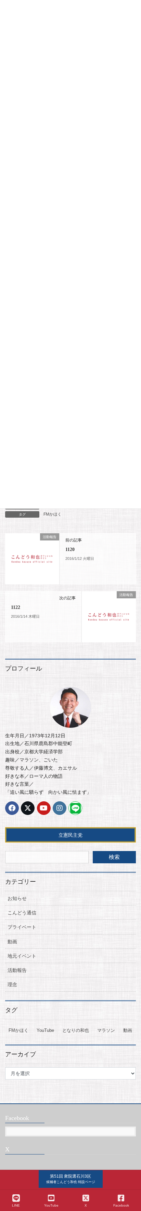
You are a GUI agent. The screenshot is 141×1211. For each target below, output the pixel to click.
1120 (70, 549)
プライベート (22, 927)
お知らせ (17, 898)
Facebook (121, 1205)
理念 (12, 984)
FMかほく (52, 514)
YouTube (45, 1030)
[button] (71, 1179)
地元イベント (22, 956)
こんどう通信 (22, 912)
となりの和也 (75, 1030)
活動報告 (17, 970)
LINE (16, 1205)
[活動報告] (32, 558)
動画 (12, 941)
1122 (15, 607)
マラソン (106, 1030)
